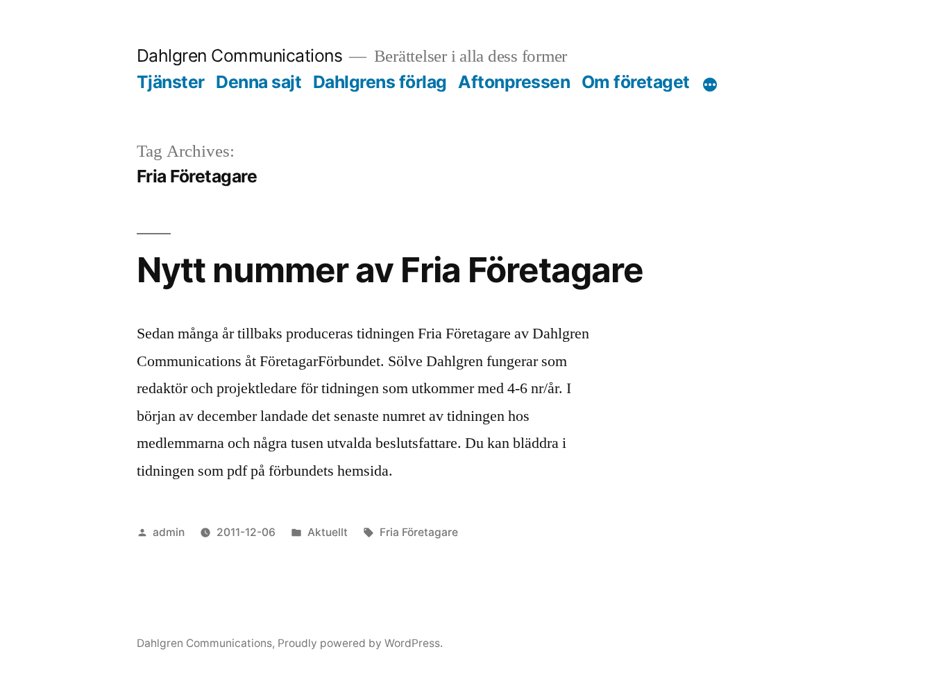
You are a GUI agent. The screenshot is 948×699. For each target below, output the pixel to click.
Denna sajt (258, 81)
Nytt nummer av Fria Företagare (390, 270)
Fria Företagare (419, 532)
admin (169, 532)
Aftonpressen (514, 81)
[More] (710, 84)
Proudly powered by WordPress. (360, 643)
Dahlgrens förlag (380, 81)
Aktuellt (327, 532)
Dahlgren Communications (240, 55)
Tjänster (171, 81)
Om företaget (636, 81)
